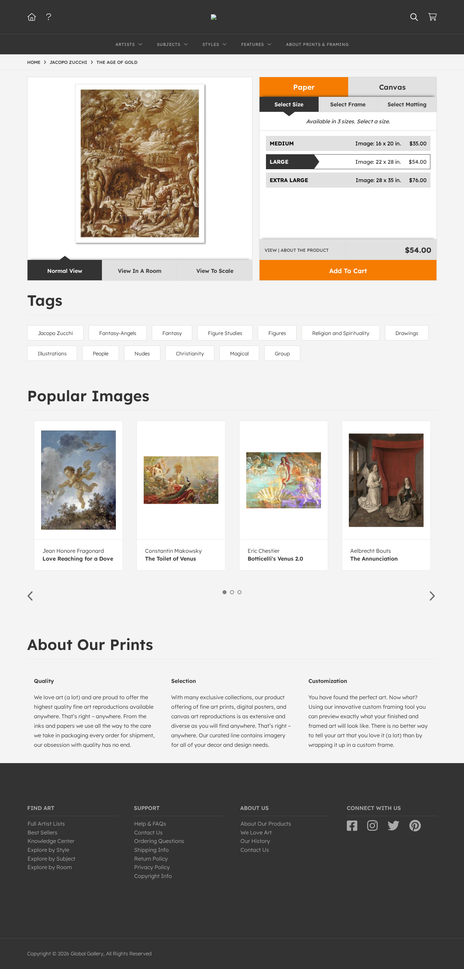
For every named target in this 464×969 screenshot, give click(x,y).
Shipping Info (151, 849)
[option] (78, 495)
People (100, 353)
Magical (239, 353)
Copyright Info (153, 876)
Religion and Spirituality (340, 333)
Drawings (406, 333)
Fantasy (172, 333)
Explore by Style (48, 849)
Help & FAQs (150, 823)
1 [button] (224, 592)
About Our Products (265, 823)
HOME (33, 62)
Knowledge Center (51, 841)
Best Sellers (42, 832)
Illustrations (52, 353)
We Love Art (256, 832)
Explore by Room (50, 867)
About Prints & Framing (317, 44)
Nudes (142, 353)
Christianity (190, 353)
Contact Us (148, 832)
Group (282, 353)
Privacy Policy (152, 867)
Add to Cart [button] (348, 271)
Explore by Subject (51, 858)
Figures (277, 333)
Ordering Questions (159, 841)
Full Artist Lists (46, 823)
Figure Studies (225, 333)
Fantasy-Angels (117, 333)
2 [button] (232, 592)
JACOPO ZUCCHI (68, 62)
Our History (255, 841)
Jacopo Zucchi (55, 333)
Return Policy (151, 858)
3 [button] (239, 592)
